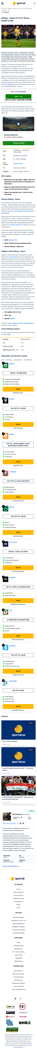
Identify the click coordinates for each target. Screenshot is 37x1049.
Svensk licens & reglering (18, 930)
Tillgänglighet (18, 958)
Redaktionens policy (18, 898)
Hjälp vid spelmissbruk (18, 924)
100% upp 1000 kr (18, 690)
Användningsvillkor (18, 946)
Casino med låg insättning (18, 989)
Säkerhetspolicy (18, 949)
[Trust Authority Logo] (12, 1012)
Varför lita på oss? (18, 895)
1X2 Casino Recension (18, 571)
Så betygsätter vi (18, 902)
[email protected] (10, 823)
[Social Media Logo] (15, 998)
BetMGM (12, 578)
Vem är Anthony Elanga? (9, 741)
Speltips (10, 9)
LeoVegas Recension (18, 501)
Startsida (3, 9)
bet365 (11, 364)
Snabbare (12, 646)
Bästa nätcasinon (18, 971)
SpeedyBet (13, 681)
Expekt (11, 434)
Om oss (19, 889)
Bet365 (12, 319)
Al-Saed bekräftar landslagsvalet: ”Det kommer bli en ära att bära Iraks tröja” (17, 798)
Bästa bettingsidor (18, 977)
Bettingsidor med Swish (18, 983)
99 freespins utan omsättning (18, 620)
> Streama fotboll (18, 143)
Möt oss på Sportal (19, 892)
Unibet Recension (18, 428)
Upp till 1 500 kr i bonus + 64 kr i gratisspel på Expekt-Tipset (18, 445)
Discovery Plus (17, 164)
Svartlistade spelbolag (18, 933)
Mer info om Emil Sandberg (10, 866)
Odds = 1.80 (18, 97)
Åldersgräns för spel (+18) (18, 920)
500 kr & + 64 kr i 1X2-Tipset (18, 552)
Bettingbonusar (18, 980)
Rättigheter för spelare (19, 927)
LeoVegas (12, 472)
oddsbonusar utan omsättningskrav (23, 323)
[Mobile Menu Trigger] (2, 3)
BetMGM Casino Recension (18, 604)
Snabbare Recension (18, 675)
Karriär (18, 908)
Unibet (11, 399)
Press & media (18, 955)
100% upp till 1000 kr (18, 408)
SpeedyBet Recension (18, 710)
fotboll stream (15, 225)
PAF (10, 610)
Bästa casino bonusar (18, 974)
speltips (9, 84)
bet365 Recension (18, 393)
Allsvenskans (14, 257)
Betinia (11, 507)
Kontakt (18, 905)
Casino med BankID (18, 986)
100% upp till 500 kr (18, 655)
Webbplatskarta (18, 961)
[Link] (18, 730)
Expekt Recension (18, 465)
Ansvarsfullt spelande (18, 917)
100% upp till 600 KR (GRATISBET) (18, 481)
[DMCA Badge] (12, 1006)
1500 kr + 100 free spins (18, 373)
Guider (18, 943)
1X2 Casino (13, 542)
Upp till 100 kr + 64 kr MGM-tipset (18, 587)
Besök (18, 389)
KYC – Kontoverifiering (18, 952)
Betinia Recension (18, 536)
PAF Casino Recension (18, 640)
